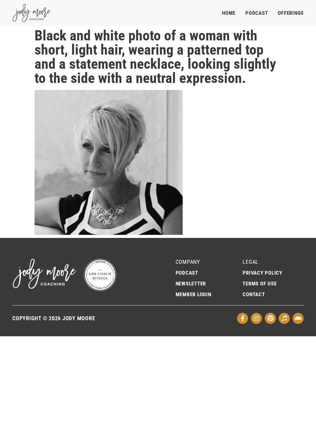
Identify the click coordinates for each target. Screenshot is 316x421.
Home (228, 13)
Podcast (256, 13)
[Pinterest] (270, 318)
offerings (291, 13)
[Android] (298, 318)
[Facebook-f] (242, 318)
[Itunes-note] (284, 318)
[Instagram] (256, 318)
